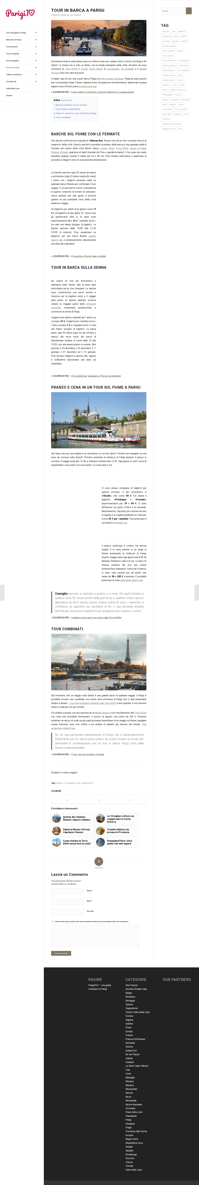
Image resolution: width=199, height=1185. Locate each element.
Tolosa (129, 1162)
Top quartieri (167, 109)
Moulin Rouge (102, 712)
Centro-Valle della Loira (138, 1012)
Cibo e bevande (168, 51)
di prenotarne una (87, 86)
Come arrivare (168, 56)
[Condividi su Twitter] (99, 799)
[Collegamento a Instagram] (22, 105)
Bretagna (130, 1000)
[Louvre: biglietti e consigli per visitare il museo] (196, 593)
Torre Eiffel (71, 69)
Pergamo (130, 1123)
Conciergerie (112, 69)
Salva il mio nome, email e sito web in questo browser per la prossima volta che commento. (92, 922)
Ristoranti (175, 100)
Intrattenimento (168, 80)
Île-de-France (74, 15)
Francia (55, 15)
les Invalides (127, 69)
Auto (176, 36)
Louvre (84, 69)
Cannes (129, 1004)
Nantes (129, 1092)
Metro (182, 85)
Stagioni (172, 104)
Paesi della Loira (134, 1112)
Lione (128, 1073)
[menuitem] (22, 32)
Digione (129, 1020)
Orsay (111, 148)
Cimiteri (180, 51)
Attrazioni (181, 31)
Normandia (131, 1100)
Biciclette (166, 41)
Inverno (180, 80)
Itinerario (165, 85)
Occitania (130, 1108)
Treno (186, 114)
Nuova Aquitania (134, 1104)
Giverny (129, 1046)
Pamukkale (131, 1116)
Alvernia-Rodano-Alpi (136, 989)
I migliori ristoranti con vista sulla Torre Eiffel (96, 617)
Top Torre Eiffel (181, 109)
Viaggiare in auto (169, 129)
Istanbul (130, 1062)
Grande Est (131, 1050)
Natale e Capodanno (178, 90)
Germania (130, 1043)
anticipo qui (121, 522)
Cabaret (184, 41)
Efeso (129, 1027)
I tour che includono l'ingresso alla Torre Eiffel (92, 703)
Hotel (180, 75)
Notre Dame (95, 69)
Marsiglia (130, 1077)
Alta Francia (132, 985)
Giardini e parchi (169, 75)
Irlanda (129, 1058)
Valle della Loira (134, 1169)
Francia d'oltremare (135, 1039)
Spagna (129, 1150)
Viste (180, 129)
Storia (181, 104)
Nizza (128, 1096)
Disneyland (184, 66)
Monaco (130, 1081)
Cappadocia (132, 1008)
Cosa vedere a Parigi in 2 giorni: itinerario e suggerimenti (102, 92)
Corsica (129, 1016)
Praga (129, 1127)
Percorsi (178, 95)
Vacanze (165, 119)
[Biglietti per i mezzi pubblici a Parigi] (2, 593)
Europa (129, 1031)
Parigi (63, 15)
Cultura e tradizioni (169, 66)
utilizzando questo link (131, 580)
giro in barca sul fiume (112, 78)
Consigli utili (73, 783)
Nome (90, 890)
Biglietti (61, 783)
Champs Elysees (59, 152)
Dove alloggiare (168, 70)
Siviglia (129, 1146)
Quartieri (165, 100)
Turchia (129, 1166)
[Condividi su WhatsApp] (130, 799)
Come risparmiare (169, 61)
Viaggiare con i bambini (171, 124)
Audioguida (166, 36)
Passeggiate (167, 95)
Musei (164, 90)
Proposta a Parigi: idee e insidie (88, 256)
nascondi (66, 100)
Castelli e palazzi (169, 46)
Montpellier (131, 1089)
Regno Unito (132, 1139)
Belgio (129, 993)
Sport (164, 104)
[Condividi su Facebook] (67, 799)
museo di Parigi (138, 148)
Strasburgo (131, 1154)
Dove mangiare (184, 70)
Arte (173, 31)
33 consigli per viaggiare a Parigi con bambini (96, 376)
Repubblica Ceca (134, 1143)
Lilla (128, 1069)
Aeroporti (166, 31)
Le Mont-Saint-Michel (137, 1066)
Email (89, 901)
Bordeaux (130, 996)
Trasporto (87, 783)
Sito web (90, 911)
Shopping (186, 100)
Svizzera (130, 1158)
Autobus (183, 36)
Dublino (129, 1023)
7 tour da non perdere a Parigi (87, 754)
